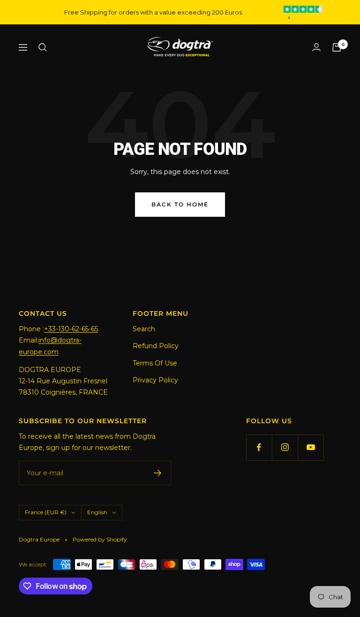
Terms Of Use (155, 363)
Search (144, 329)
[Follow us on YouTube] (310, 447)
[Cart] (336, 47)
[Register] (158, 473)
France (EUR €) (46, 512)
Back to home (180, 204)
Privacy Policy (155, 380)
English (97, 512)
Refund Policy (156, 346)
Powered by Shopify (100, 539)
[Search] (42, 47)
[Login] (316, 47)
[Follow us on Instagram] (285, 447)
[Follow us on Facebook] (259, 447)
